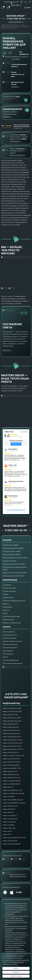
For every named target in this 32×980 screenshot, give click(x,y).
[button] (21, 2)
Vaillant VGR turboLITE (10, 724)
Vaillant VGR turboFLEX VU (12, 737)
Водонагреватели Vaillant (12, 554)
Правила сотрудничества (12, 623)
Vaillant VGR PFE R (9, 809)
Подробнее (14, 86)
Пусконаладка (8, 651)
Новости (6, 604)
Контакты (6, 610)
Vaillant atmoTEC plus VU (11, 730)
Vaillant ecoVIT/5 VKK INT (11, 759)
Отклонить (16, 972)
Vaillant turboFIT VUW (10, 715)
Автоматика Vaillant (9, 561)
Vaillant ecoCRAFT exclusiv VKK (13, 756)
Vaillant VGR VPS (8, 812)
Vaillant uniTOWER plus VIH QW (13, 793)
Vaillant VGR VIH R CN (10, 806)
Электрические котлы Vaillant (13, 548)
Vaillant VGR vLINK (9, 828)
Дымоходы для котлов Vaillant (13, 576)
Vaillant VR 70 (7, 831)
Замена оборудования (11, 660)
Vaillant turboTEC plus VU (11, 733)
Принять (16, 968)
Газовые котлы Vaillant (11, 545)
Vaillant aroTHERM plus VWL (12, 790)
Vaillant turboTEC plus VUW (12, 711)
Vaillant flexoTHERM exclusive (13, 800)
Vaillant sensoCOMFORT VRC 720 (14, 838)
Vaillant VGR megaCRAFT (11, 765)
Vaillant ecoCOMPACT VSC (12, 768)
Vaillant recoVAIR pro (10, 815)
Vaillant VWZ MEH (9, 797)
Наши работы (7, 607)
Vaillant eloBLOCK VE (10, 771)
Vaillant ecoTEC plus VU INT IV (13, 749)
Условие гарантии (9, 591)
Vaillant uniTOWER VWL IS (11, 784)
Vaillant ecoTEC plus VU (11, 752)
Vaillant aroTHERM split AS (12, 781)
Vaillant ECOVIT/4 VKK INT (12, 762)
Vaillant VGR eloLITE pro (11, 774)
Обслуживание (8, 654)
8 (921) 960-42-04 (16, 19)
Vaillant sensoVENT (9, 822)
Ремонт (5, 657)
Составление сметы (10, 635)
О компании (7, 585)
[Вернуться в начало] (16, 7)
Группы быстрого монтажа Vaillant (15, 573)
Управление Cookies (16, 976)
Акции (5, 613)
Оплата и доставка (9, 588)
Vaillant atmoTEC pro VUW (12, 718)
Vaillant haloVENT (9, 825)
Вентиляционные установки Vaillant (15, 558)
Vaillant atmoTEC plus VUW (12, 721)
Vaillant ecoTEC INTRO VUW (12, 743)
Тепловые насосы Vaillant (12, 551)
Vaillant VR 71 (7, 834)
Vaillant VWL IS (8, 787)
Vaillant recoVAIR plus (10, 819)
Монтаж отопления (9, 638)
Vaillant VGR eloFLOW (10, 841)
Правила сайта (8, 597)
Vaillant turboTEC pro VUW (12, 708)
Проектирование (9, 632)
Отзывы (5, 594)
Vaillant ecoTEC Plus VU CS (12, 746)
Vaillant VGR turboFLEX (10, 727)
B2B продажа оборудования (13, 663)
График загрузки (8, 619)
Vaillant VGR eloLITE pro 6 (11, 778)
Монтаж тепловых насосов (12, 641)
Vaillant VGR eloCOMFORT (12, 844)
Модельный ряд (11, 703)
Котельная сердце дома (11, 616)
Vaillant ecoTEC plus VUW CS (13, 740)
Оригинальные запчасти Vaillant (14, 564)
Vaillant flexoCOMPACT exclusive (14, 803)
